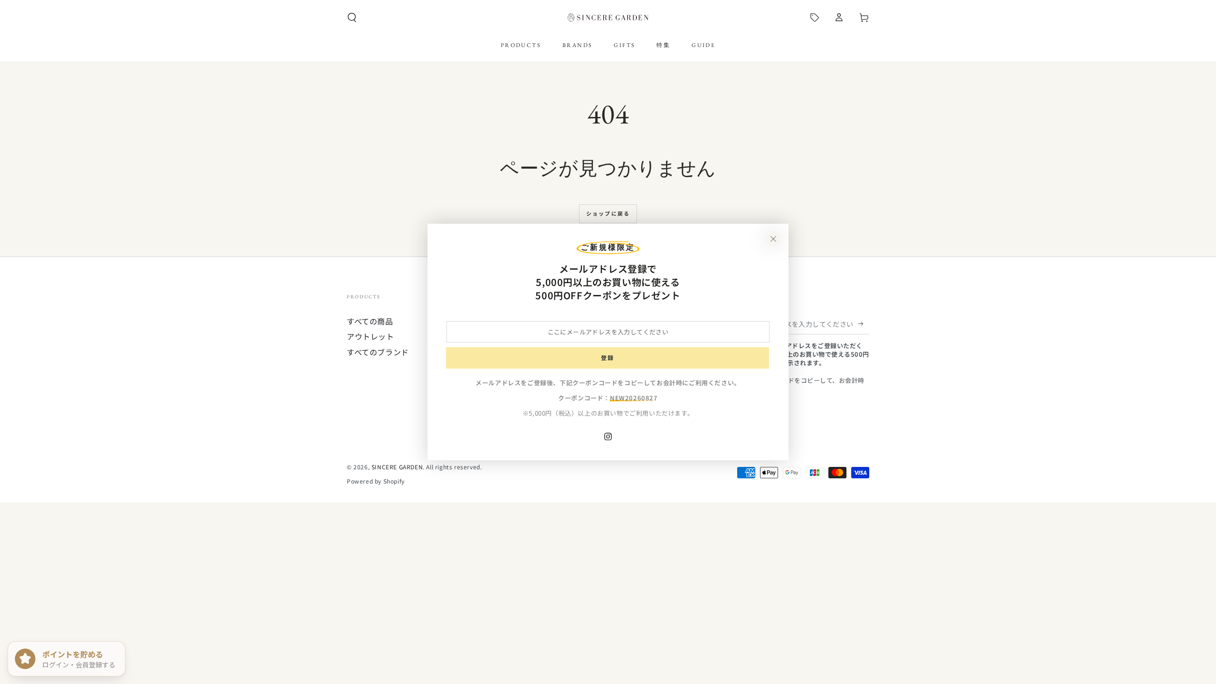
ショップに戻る (608, 213)
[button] (352, 17)
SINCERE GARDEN (397, 467)
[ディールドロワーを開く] (814, 17)
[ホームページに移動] (608, 17)
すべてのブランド (378, 352)
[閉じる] (773, 238)
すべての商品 (370, 321)
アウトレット (370, 336)
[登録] (863, 323)
